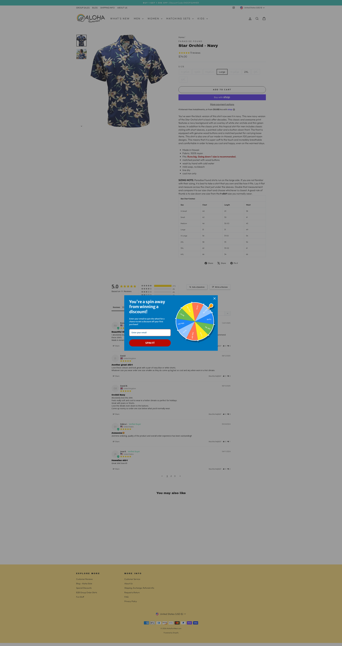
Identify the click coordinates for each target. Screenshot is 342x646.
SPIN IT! (150, 342)
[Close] (214, 298)
